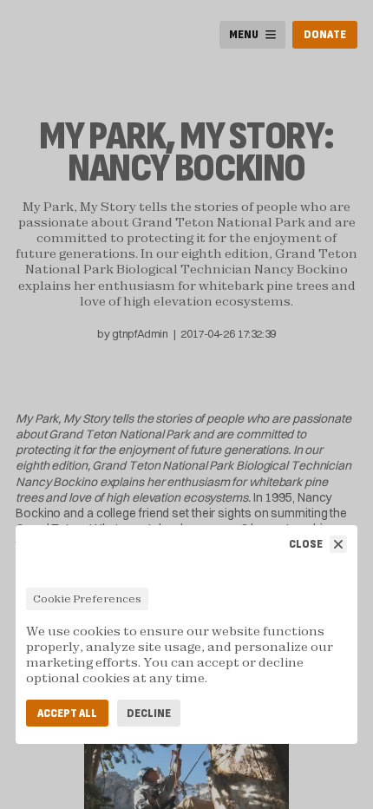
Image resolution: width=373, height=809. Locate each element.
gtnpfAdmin (139, 333)
